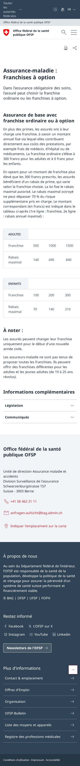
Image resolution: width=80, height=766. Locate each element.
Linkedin (63, 634)
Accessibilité (53, 760)
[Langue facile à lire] (55, 9)
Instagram (17, 634)
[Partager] (74, 47)
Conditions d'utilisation (16, 760)
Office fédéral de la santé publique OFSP (31, 33)
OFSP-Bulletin (15, 713)
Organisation (15, 701)
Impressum (37, 760)
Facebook (16, 626)
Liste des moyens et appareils (28, 725)
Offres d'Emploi (17, 690)
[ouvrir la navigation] (74, 32)
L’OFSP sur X (42, 626)
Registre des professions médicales (33, 736)
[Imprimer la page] (65, 47)
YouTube (41, 634)
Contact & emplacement (24, 678)
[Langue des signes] (63, 9)
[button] (73, 669)
